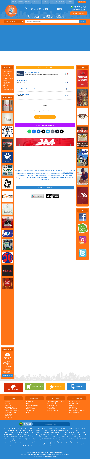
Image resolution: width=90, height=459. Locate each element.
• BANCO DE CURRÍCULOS (12, 410)
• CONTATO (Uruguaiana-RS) (76, 410)
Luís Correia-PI (8, 437)
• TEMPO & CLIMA (8, 89)
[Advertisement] (45, 38)
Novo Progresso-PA (69, 437)
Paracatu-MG (10, 439)
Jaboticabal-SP (54, 435)
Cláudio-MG (23, 432)
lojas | (17, 173)
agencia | (72, 170)
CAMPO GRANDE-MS (61, 430)
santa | (47, 179)
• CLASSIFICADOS (9, 407)
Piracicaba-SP (30, 439)
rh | (72, 177)
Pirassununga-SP (39, 439)
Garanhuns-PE (41, 432)
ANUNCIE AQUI (69, 2)
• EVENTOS (8, 405)
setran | (36, 170)
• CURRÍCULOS (51, 409)
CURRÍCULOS (53, 2)
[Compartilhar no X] (43, 131)
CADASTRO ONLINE (78, 13)
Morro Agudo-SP (60, 437)
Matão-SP (22, 437)
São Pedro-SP (61, 443)
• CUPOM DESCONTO (10, 412)
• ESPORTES (6, 75)
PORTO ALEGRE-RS (49, 439)
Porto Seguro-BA (59, 439)
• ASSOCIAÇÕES (7, 71)
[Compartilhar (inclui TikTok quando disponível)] (62, 131)
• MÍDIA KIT (29, 403)
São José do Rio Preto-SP (37, 443)
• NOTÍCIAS (8, 403)
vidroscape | (44, 177)
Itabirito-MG (23, 435)
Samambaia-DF (38, 441)
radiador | (38, 173)
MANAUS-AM (16, 437)
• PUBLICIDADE (30, 402)
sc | (30, 175)
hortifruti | (41, 170)
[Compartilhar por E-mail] (52, 131)
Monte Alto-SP (51, 437)
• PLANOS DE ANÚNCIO (32, 405)
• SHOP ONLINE (9, 414)
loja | (34, 173)
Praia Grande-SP (68, 439)
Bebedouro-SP (66, 428)
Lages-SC (76, 435)
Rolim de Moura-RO (16, 441)
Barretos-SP (47, 428)
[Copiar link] (57, 131)
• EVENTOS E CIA (51, 403)
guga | (57, 173)
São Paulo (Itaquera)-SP (51, 443)
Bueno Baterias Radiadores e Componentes (30, 89)
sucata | (63, 175)
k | (32, 173)
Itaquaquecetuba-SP (32, 435)
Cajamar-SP (34, 430)
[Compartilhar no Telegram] (48, 131)
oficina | (43, 173)
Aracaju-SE (35, 428)
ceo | (51, 170)
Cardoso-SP (10, 432)
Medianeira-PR (29, 437)
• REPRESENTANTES (52, 410)
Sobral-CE (13, 445)
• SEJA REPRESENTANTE (75, 403)
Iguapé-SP (82, 432)
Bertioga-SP (74, 428)
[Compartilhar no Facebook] (34, 131)
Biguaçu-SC (80, 428)
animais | (31, 170)
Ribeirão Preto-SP (77, 439)
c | (50, 173)
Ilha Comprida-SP (15, 435)
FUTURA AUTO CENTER (32, 72)
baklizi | (58, 175)
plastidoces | (68, 173)
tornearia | (47, 170)
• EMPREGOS (50, 407)
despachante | (44, 175)
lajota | (69, 178)
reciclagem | (63, 177)
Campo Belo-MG (51, 430)
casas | (61, 173)
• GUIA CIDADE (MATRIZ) (74, 402)
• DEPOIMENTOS (30, 409)
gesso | (21, 171)
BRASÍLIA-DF (13, 430)
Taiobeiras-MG (35, 445)
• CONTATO (29, 412)
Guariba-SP (69, 432)
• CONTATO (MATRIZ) (74, 412)
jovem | (53, 173)
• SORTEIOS (8, 416)
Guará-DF (55, 432)
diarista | (27, 175)
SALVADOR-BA (30, 441)
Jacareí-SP (61, 435)
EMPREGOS (45, 2)
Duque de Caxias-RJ (32, 432)
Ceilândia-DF (17, 432)
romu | (43, 179)
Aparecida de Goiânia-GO (20, 428)
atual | (54, 170)
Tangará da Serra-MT (45, 445)
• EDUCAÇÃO (6, 73)
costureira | (37, 175)
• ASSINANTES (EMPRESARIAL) (55, 402)
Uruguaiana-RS (76, 445)
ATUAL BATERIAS (22, 81)
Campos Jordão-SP (72, 430)
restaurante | (68, 175)
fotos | (60, 170)
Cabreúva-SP (27, 430)
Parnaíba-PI (17, 439)
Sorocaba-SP (20, 445)
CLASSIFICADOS (36, 2)
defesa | (51, 178)
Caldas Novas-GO (42, 430)
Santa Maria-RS (47, 441)
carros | (29, 177)
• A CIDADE (8, 402)
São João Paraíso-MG (13, 443)
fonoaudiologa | (66, 170)
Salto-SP (23, 441)
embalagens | (23, 173)
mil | (16, 170)
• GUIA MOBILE (72, 407)
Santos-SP (54, 441)
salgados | (21, 177)
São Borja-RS (74, 441)
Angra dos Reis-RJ (8, 428)
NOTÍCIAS (20, 2)
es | (32, 175)
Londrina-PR (83, 435)
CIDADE (14, 2)
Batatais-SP (54, 428)
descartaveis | (52, 175)
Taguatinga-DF (27, 445)
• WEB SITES (29, 407)
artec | (47, 173)
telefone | (34, 177)
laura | (39, 177)
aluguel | (29, 173)
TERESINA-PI (61, 445)
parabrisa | (57, 177)
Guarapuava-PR (62, 432)
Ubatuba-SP (68, 445)
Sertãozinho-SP (79, 443)
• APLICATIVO (8, 417)
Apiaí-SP (29, 428)
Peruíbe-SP (23, 439)
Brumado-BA (20, 430)
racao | (26, 170)
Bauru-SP (60, 428)
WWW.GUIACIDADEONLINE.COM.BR (42, 454)
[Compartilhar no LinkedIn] (39, 131)
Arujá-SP (41, 428)
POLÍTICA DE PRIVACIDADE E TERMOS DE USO (45, 456)
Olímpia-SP (78, 437)
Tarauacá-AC (54, 445)
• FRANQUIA (71, 405)
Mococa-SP (44, 437)
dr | (57, 170)
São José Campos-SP (25, 443)
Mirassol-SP (37, 437)
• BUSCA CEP (6, 82)
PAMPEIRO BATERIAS (23, 94)
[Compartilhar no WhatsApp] (29, 131)
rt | (26, 177)
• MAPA (5, 80)
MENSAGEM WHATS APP (79, 9)
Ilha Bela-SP (7, 435)
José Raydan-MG (69, 435)
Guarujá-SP (76, 432)
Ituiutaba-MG (46, 435)
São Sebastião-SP (69, 443)
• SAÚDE (5, 87)
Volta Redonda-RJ (45, 447)
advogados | (21, 175)
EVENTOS (27, 2)
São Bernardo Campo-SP (64, 441)
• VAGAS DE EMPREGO (11, 409)
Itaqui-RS (40, 435)
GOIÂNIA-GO (49, 432)
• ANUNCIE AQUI (30, 410)
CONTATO (61, 2)
